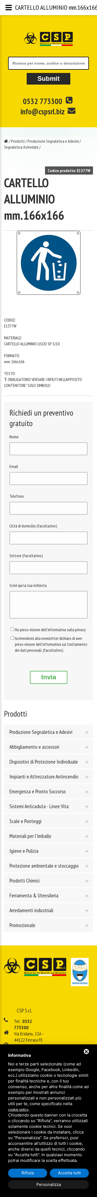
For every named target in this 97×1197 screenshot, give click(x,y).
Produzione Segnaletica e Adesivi (53, 141)
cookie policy (18, 1110)
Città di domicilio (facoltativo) (33, 526)
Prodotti (18, 141)
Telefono (16, 496)
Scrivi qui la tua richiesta (28, 585)
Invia (48, 677)
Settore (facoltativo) (26, 555)
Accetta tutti (69, 1172)
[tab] (48, 732)
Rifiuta (28, 1172)
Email (13, 466)
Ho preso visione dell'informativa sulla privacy (50, 629)
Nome (14, 436)
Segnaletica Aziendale (21, 147)
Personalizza (48, 1184)
